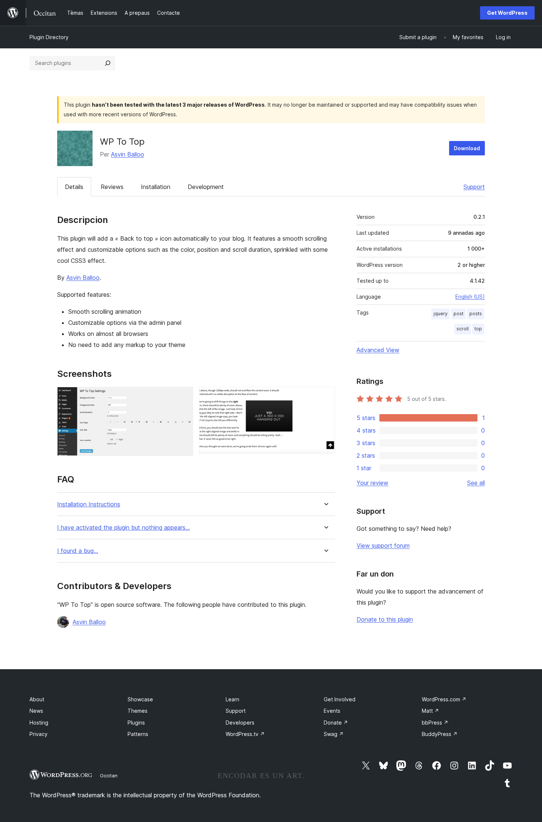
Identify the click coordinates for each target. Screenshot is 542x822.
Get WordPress (507, 13)
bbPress (435, 722)
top (478, 328)
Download (467, 148)
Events (332, 711)
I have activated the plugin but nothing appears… (123, 527)
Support (474, 186)
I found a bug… (77, 550)
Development (206, 186)
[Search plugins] (107, 63)
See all (476, 482)
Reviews (112, 186)
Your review (372, 482)
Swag (334, 734)
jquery (441, 313)
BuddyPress (440, 734)
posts (475, 313)
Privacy (38, 734)
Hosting (38, 722)
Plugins (136, 722)
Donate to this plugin (385, 619)
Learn (232, 699)
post (458, 313)
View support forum (383, 545)
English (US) (470, 296)
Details (74, 186)
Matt (430, 711)
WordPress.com (444, 699)
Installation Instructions (88, 504)
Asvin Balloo (127, 154)
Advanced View (378, 350)
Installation (155, 186)
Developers (240, 722)
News (36, 711)
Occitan (109, 775)
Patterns (138, 734)
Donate (336, 722)
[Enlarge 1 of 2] (183, 396)
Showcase (140, 699)
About (36, 699)
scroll (462, 328)
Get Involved (339, 699)
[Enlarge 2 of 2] (325, 396)
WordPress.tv (245, 734)
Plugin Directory (49, 37)
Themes (137, 711)
